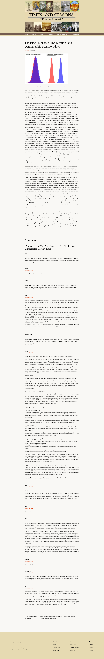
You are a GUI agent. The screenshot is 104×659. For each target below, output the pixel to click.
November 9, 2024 (29, 588)
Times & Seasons (16, 642)
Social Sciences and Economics (31, 39)
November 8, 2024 (29, 486)
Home (26, 34)
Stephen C (27, 50)
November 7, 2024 (29, 255)
